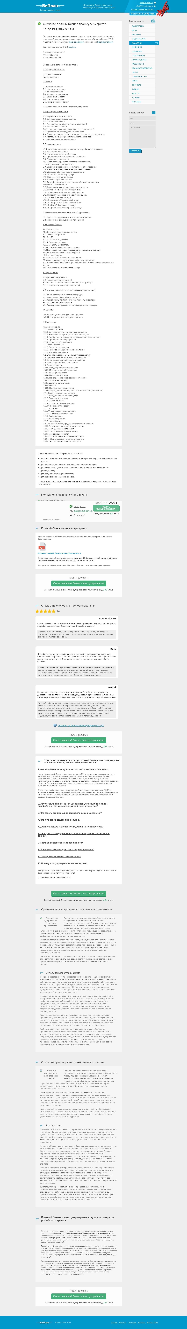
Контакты (136, 102)
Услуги (135, 93)
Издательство (139, 39)
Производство (139, 60)
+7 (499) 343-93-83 (144, 6)
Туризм (135, 89)
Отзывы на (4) (81, 725)
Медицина (137, 47)
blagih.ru (72, 47)
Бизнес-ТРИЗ (138, 26)
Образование (138, 56)
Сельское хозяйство (142, 68)
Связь (135, 81)
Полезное (132, 1322)
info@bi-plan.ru (146, 2)
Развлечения (138, 64)
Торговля (136, 85)
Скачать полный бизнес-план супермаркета (78, 583)
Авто (134, 30)
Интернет (136, 35)
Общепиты (137, 51)
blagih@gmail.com (105, 42)
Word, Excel (79, 506)
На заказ (136, 98)
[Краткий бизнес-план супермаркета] (42, 546)
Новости (122, 1322)
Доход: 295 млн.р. (83, 511)
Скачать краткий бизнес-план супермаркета (59, 553)
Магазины (137, 43)
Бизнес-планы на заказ (142, 9)
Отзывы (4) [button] (79, 515)
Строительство (139, 77)
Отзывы (114, 1322)
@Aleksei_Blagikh (76, 42)
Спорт (135, 72)
